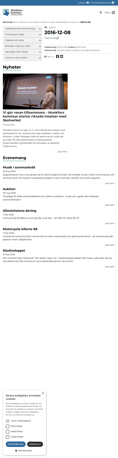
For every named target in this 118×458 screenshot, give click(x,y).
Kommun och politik (16, 57)
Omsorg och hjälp (14, 34)
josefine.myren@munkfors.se (86, 50)
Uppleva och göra (14, 40)
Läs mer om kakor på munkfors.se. (20, 415)
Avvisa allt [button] (35, 444)
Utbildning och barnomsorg (20, 28)
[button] (24, 450)
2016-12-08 (50, 38)
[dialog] (24, 422)
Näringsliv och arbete (16, 51)
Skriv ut (50, 56)
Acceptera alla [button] (15, 444)
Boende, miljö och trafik (17, 46)
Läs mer (110, 183)
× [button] (43, 393)
